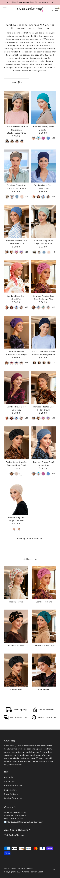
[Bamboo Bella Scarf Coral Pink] (16, 276)
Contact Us (9, 781)
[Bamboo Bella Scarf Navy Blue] (43, 166)
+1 (26, 141)
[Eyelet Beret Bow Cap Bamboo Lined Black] (16, 442)
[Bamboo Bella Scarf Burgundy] (16, 387)
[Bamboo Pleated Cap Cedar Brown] (43, 387)
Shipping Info (10, 790)
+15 (53, 138)
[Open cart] (56, 9)
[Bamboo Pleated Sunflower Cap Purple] (16, 332)
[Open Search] (51, 9)
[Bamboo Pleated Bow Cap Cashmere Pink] (43, 276)
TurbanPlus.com (17, 835)
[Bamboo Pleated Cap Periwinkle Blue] (16, 221)
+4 (26, 196)
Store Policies (11, 794)
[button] (7, 141)
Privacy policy (10, 868)
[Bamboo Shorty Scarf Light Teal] (43, 107)
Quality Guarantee (13, 798)
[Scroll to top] (54, 869)
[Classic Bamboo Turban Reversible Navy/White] (43, 332)
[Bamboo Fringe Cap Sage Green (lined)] (43, 221)
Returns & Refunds (13, 785)
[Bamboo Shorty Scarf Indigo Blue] (43, 442)
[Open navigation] (4, 9)
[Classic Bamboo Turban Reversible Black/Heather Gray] (16, 107)
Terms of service (25, 868)
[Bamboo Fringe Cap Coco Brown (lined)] (16, 166)
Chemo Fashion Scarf (32, 871)
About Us (8, 777)
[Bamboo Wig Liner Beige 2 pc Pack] (16, 498)
